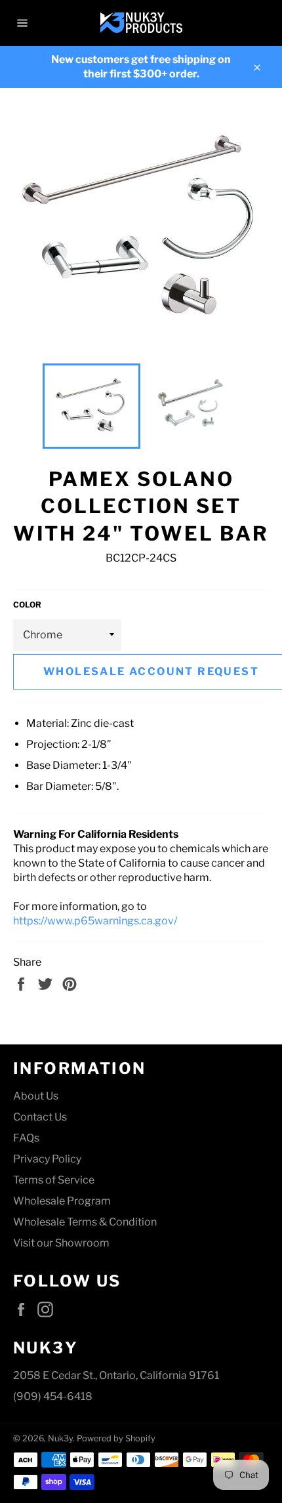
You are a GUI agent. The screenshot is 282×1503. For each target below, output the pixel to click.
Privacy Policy (47, 1159)
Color (27, 604)
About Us (35, 1096)
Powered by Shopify (116, 1438)
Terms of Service (53, 1180)
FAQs (26, 1138)
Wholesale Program (62, 1201)
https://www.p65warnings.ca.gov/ (95, 921)
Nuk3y (60, 1438)
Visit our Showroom (61, 1243)
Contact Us (40, 1117)
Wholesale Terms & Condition (85, 1222)
